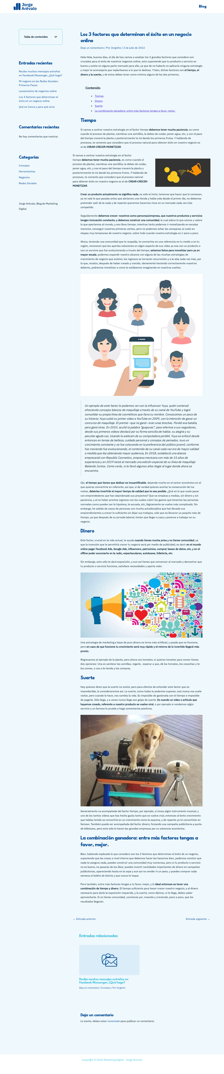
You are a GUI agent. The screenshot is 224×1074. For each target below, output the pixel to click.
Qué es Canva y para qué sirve (37, 106)
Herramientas (27, 171)
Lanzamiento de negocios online (38, 91)
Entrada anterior (84, 919)
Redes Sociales (28, 183)
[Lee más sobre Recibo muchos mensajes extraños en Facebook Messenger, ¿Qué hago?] (109, 959)
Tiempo (99, 96)
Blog (202, 6)
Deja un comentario (92, 47)
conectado (113, 1021)
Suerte (99, 105)
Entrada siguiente (198, 919)
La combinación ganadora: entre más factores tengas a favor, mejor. (135, 110)
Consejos (24, 165)
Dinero (99, 100)
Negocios (24, 177)
